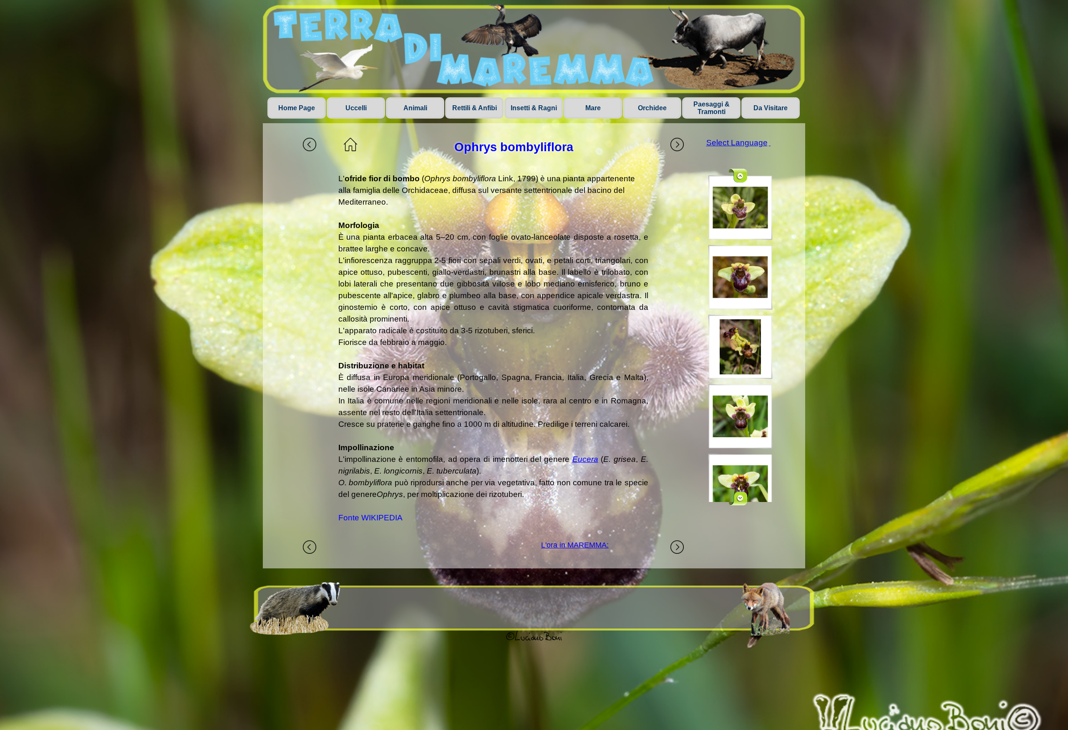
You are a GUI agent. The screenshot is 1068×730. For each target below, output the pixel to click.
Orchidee (652, 108)
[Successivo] (738, 498)
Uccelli (356, 108)
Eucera (585, 459)
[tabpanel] (493, 348)
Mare (593, 108)
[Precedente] (738, 175)
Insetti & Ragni (534, 108)
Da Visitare (770, 108)
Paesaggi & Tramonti (711, 108)
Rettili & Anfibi (474, 108)
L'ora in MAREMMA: (575, 545)
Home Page (296, 108)
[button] (740, 207)
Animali (415, 108)
